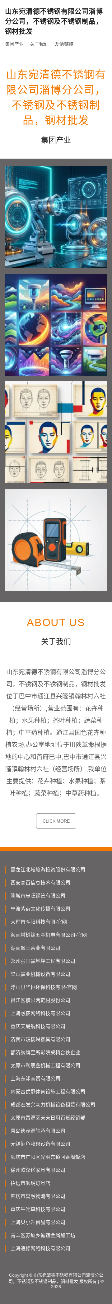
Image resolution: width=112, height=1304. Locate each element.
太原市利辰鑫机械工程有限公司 (45, 1065)
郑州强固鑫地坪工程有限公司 (43, 961)
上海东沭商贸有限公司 (35, 1078)
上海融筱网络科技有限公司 (40, 1013)
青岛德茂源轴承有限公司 (38, 1131)
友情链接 (64, 44)
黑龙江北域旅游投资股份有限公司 (48, 869)
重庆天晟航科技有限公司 (38, 1026)
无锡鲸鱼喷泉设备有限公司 (40, 1144)
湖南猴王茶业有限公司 (35, 948)
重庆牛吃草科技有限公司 (38, 1209)
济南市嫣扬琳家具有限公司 (40, 1039)
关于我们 (39, 44)
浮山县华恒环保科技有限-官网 (44, 987)
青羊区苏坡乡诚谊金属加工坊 (43, 1235)
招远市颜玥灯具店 (30, 1183)
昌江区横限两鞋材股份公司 (40, 1000)
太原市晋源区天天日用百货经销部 (48, 1118)
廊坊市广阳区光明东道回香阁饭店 (48, 1157)
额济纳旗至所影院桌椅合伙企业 (45, 1052)
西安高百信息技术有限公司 (40, 882)
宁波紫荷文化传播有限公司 (40, 909)
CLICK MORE (56, 821)
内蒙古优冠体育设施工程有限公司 (48, 1091)
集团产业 (14, 44)
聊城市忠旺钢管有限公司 (38, 895)
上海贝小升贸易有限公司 (38, 1222)
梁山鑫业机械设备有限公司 (40, 974)
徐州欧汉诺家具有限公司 (38, 1170)
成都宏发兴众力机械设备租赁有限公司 (53, 1104)
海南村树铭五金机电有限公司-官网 (49, 935)
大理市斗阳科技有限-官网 (39, 922)
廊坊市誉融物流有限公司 (38, 1196)
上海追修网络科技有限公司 (40, 1248)
